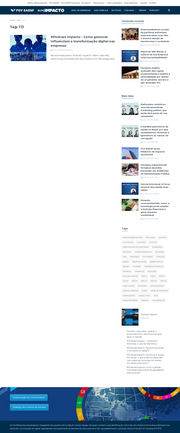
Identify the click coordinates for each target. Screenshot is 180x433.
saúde (144, 291)
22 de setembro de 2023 (62, 50)
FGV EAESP (54, 3)
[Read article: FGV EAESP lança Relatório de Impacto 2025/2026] (130, 153)
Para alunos (98, 3)
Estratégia (134, 257)
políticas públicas (130, 291)
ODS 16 (163, 281)
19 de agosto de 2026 (150, 61)
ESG (125, 257)
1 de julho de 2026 (149, 158)
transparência (158, 300)
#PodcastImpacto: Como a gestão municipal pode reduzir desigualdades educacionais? (145, 370)
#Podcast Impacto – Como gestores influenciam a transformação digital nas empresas (83, 41)
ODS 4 (162, 276)
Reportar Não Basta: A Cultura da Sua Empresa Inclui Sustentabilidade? (154, 54)
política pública (157, 286)
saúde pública (129, 296)
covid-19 (152, 242)
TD (23, 20)
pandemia (142, 286)
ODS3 (153, 276)
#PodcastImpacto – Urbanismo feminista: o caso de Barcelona (142, 342)
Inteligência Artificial (153, 266)
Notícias (116, 10)
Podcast (154, 10)
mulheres (152, 271)
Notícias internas (130, 276)
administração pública (132, 237)
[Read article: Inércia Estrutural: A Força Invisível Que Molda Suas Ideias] (130, 189)
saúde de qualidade (159, 291)
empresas (160, 252)
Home (12, 20)
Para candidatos (114, 3)
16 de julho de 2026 (150, 177)
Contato (152, 3)
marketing (139, 271)
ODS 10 (144, 281)
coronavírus (128, 242)
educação (127, 252)
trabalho (145, 300)
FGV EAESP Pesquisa (70, 3)
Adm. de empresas (81, 10)
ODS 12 (154, 281)
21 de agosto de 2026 (150, 45)
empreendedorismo (143, 252)
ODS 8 (125, 281)
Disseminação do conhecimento (29, 397)
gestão (126, 262)
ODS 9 (134, 281)
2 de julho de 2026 (150, 142)
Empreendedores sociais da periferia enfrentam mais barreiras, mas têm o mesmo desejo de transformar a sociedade (155, 35)
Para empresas (131, 3)
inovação (137, 266)
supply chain (144, 296)
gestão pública (156, 262)
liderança (127, 271)
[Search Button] (169, 10)
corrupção (141, 242)
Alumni (144, 3)
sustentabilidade (130, 300)
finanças (160, 257)
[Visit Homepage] (37, 10)
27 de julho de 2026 (150, 194)
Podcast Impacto (149, 314)
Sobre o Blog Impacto (37, 3)
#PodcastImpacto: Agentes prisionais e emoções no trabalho (145, 349)
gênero (126, 266)
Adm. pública (101, 10)
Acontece (85, 3)
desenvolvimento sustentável (135, 247)
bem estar (150, 237)
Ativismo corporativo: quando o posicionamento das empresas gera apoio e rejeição (144, 334)
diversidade (157, 247)
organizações (128, 286)
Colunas (129, 10)
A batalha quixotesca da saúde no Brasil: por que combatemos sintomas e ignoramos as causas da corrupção (155, 132)
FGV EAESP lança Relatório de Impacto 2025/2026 (153, 151)
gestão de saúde (139, 262)
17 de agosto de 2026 (150, 86)
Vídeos (142, 10)
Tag (18, 20)
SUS (156, 296)
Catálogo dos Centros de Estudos (29, 407)
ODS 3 (144, 276)
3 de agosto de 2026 (150, 120)
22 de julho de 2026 (150, 219)
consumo (162, 237)
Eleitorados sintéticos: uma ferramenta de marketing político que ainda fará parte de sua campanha (154, 110)
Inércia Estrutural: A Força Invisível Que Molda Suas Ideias (155, 187)
